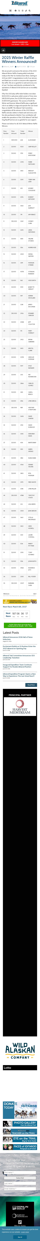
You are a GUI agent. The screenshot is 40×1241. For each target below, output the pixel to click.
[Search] (29, 10)
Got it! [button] (20, 1237)
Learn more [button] (25, 1232)
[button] (10, 10)
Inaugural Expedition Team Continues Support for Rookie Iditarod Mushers (17, 666)
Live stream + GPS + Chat (20, 44)
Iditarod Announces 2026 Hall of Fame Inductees (18, 638)
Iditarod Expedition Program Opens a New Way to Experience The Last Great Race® (19, 675)
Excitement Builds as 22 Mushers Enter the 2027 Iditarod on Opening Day (19, 647)
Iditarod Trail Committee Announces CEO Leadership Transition (19, 656)
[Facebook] (15, 10)
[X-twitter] (19, 10)
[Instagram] (22, 10)
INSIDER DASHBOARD (20, 42)
